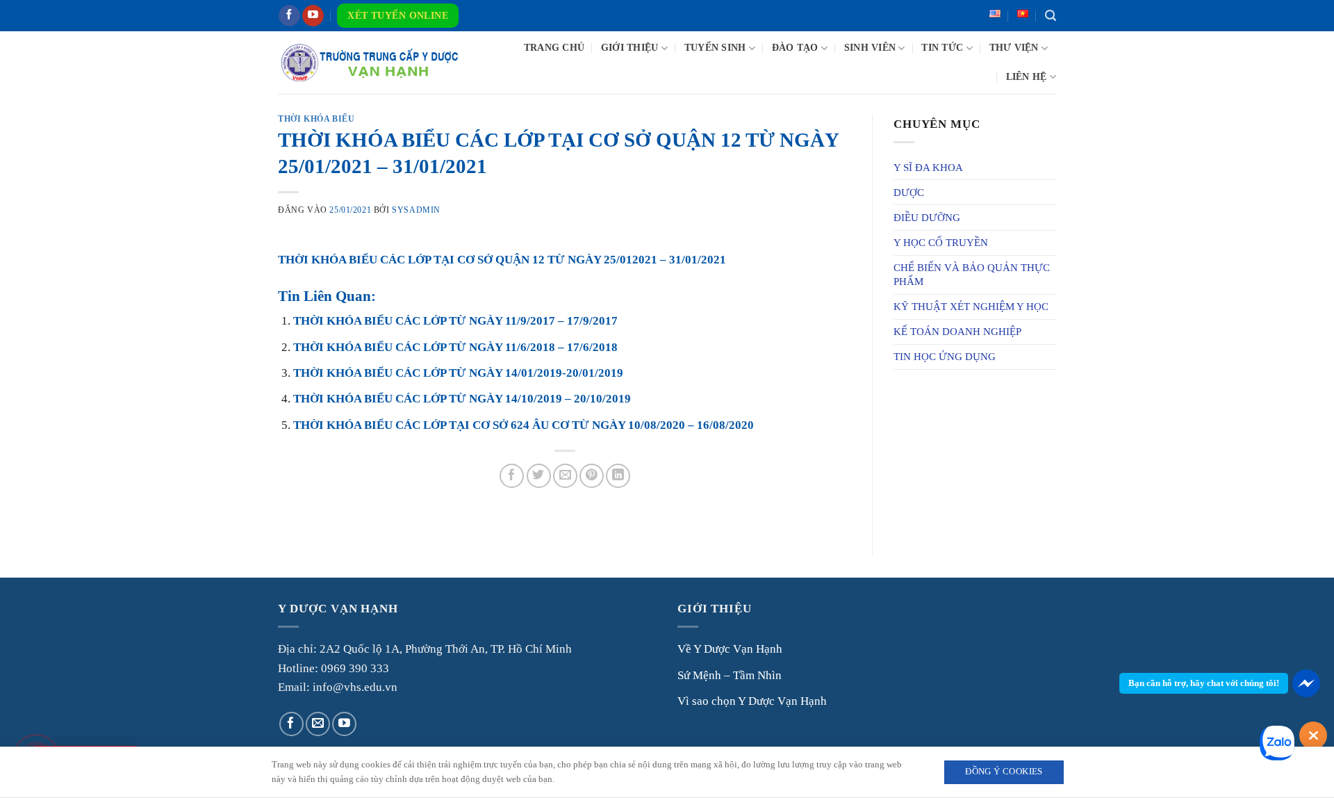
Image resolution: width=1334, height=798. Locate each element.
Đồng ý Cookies (1003, 771)
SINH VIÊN (870, 47)
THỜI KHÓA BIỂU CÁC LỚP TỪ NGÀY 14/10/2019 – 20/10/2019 (462, 398)
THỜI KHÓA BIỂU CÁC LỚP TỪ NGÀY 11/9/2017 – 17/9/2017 (455, 320)
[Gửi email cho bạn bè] (565, 476)
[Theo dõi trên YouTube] (313, 16)
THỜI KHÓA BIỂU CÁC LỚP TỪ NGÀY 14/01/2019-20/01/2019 (458, 373)
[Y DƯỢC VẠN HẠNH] (369, 62)
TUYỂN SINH (715, 47)
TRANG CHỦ (554, 47)
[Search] (1050, 16)
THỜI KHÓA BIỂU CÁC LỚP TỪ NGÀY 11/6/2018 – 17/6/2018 (455, 347)
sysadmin (416, 210)
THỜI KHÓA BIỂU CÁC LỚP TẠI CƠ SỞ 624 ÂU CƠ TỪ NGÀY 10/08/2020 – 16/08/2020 (523, 425)
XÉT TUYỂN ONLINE (397, 15)
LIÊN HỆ (1026, 77)
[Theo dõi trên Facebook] (289, 16)
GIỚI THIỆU (630, 47)
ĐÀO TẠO (795, 47)
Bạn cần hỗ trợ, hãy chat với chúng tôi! (1203, 683)
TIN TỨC (942, 47)
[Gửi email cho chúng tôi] (318, 724)
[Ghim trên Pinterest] (591, 476)
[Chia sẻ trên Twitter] (539, 476)
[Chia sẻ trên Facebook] (512, 476)
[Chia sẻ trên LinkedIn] (618, 476)
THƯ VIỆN (1014, 47)
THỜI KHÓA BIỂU (316, 119)
